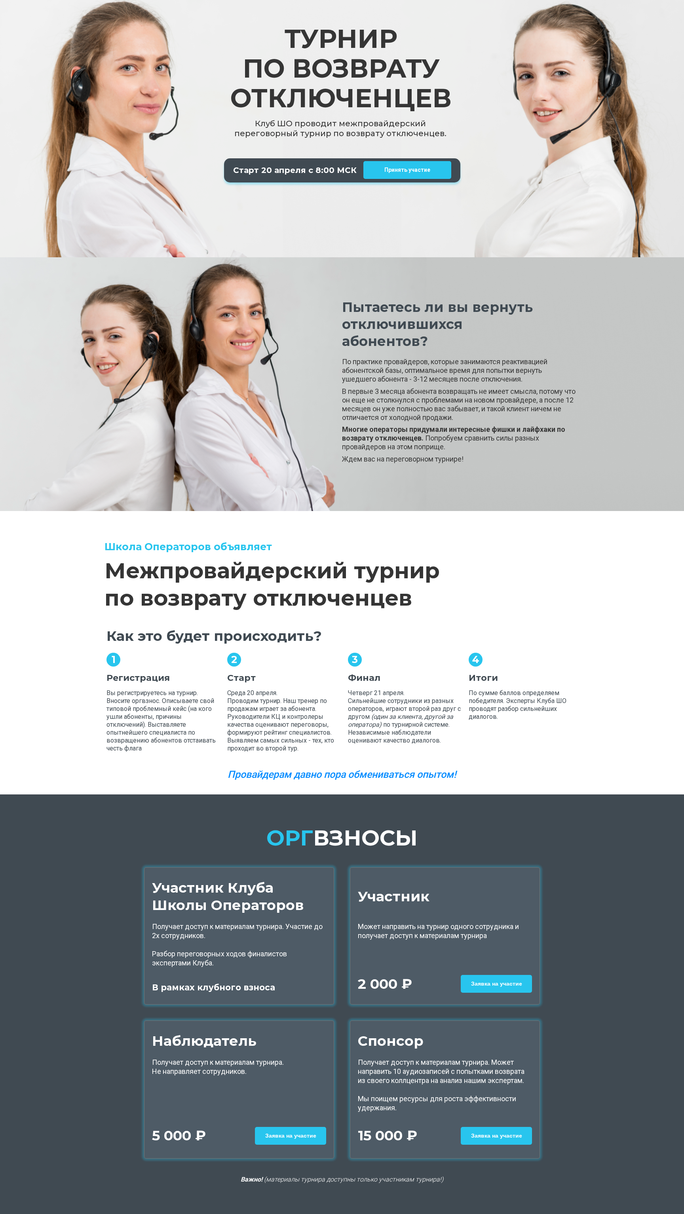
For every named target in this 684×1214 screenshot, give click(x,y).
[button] (496, 984)
